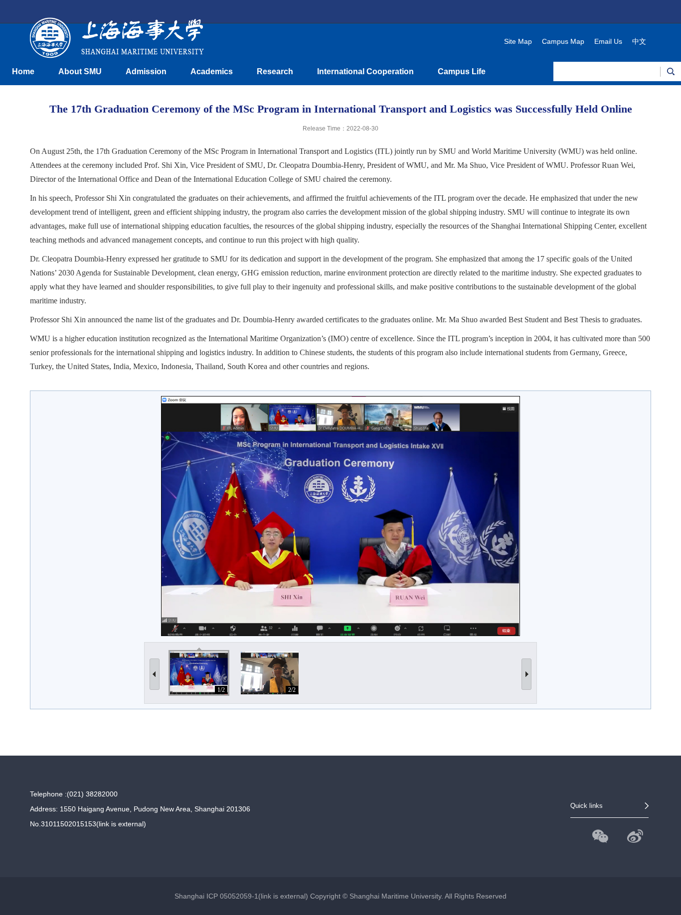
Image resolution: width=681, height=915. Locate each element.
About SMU (80, 71)
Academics (211, 71)
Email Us (608, 41)
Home (23, 71)
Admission (146, 71)
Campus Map (563, 41)
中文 (639, 41)
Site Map (518, 41)
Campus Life (462, 71)
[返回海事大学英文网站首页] (117, 28)
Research (275, 71)
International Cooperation (365, 71)
